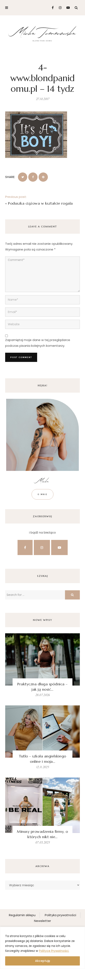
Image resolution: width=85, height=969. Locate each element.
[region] (42, 948)
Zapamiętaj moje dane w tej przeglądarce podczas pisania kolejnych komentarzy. (37, 343)
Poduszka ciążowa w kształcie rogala (40, 203)
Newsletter (42, 921)
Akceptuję (42, 961)
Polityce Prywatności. (54, 951)
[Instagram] (59, 7)
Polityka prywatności (60, 915)
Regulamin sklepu (22, 915)
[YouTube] (67, 7)
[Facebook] (51, 7)
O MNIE (42, 494)
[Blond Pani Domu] (42, 33)
